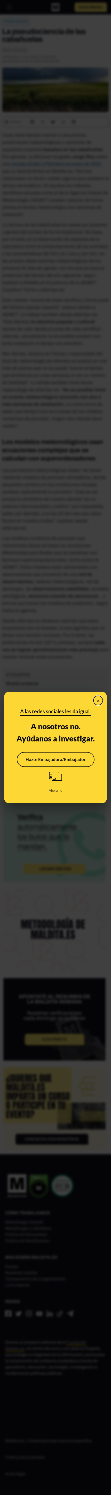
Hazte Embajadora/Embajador (56, 759)
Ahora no (55, 790)
